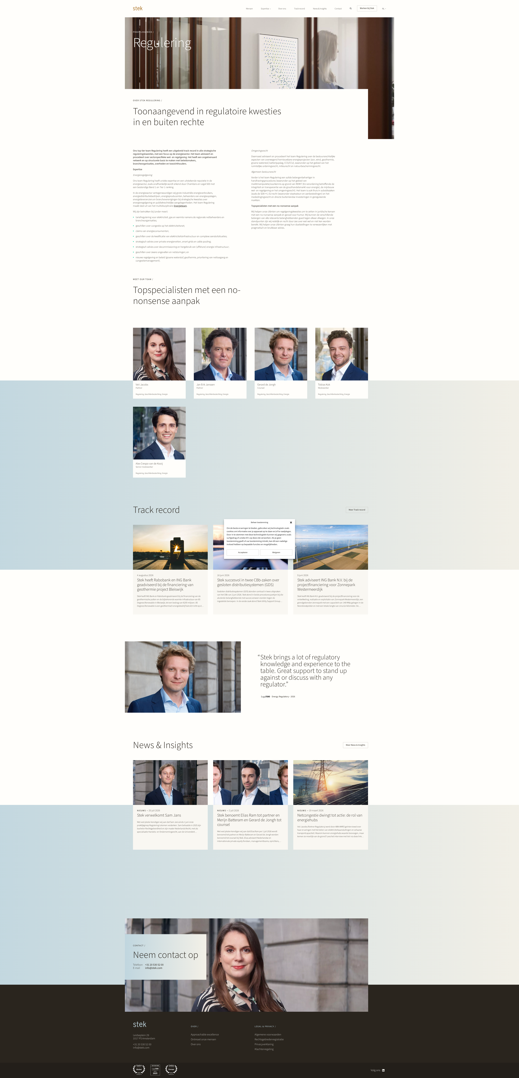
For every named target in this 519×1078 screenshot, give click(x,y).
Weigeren (276, 552)
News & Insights (320, 8)
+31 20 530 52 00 (154, 964)
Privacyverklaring (264, 1044)
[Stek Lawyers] (137, 8)
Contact (338, 8)
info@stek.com (153, 968)
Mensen (249, 8)
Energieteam (180, 206)
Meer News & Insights (355, 745)
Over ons (282, 8)
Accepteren (242, 552)
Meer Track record (357, 509)
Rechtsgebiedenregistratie (269, 1039)
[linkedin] (383, 1070)
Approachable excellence (205, 1034)
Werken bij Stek (367, 8)
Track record (299, 8)
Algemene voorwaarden (268, 1034)
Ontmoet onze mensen (203, 1039)
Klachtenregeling (264, 1049)
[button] (291, 522)
